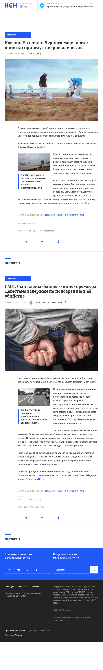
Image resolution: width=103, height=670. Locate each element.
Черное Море (30, 231)
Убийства (39, 507)
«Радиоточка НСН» (79, 203)
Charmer (18, 635)
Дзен (59, 214)
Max (82, 214)
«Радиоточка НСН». (34, 479)
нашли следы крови (67, 471)
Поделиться (33, 53)
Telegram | (74, 214)
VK (65, 214)
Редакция (9, 587)
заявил (67, 195)
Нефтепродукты (46, 231)
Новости (50, 214)
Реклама (35, 587)
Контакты (22, 587)
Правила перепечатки (15, 630)
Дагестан (28, 507)
